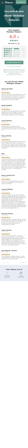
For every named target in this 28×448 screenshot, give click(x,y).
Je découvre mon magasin (14, 66)
